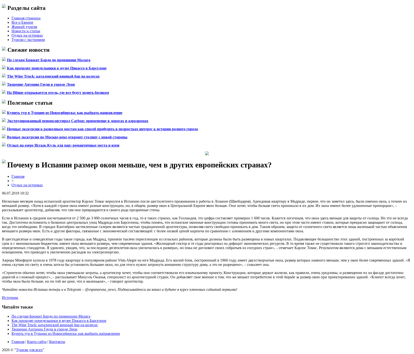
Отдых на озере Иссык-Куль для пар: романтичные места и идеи (63, 145)
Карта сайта (36, 342)
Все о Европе (22, 22)
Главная (18, 176)
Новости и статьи (26, 31)
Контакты (57, 342)
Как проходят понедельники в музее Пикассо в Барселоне (57, 68)
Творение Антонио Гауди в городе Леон (41, 84)
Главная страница (26, 18)
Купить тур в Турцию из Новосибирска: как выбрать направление (64, 113)
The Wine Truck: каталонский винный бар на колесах (53, 76)
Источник (10, 298)
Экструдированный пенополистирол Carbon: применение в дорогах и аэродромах (77, 121)
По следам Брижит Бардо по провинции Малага (48, 60)
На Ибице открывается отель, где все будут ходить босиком (58, 93)
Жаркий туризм (24, 27)
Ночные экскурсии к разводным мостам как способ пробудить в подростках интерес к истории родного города (102, 129)
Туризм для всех (29, 350)
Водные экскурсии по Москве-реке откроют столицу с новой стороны (67, 137)
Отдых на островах (27, 35)
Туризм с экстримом (28, 40)
